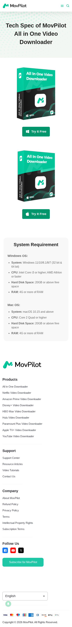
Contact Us (8, 476)
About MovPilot (11, 498)
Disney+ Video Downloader (18, 405)
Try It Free (38, 131)
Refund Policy (10, 504)
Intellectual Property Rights (17, 522)
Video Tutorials (10, 470)
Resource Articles (12, 464)
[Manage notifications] (8, 604)
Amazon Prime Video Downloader (21, 399)
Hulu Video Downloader (15, 417)
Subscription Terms (13, 529)
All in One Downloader (15, 386)
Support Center (11, 457)
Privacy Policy (10, 510)
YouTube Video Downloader (18, 436)
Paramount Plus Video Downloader (22, 423)
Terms (6, 516)
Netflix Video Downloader (16, 392)
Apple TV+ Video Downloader (19, 430)
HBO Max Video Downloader (18, 411)
